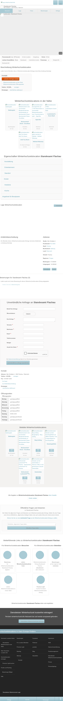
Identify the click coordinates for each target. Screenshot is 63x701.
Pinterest (34, 642)
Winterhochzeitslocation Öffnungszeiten (13, 84)
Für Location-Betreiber (22, 642)
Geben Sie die (11, 284)
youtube (34, 647)
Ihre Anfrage (10, 319)
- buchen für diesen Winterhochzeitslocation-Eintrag (40, 589)
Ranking (19, 651)
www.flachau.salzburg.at (16, 90)
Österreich (49, 251)
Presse (50, 662)
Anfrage (58, 10)
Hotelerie (7, 185)
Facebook (35, 638)
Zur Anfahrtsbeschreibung (9, 383)
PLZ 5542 (52, 243)
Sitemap (19, 655)
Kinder (6, 179)
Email (8, 333)
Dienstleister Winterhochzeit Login (11, 692)
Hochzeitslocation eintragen (5, 658)
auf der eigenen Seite (55, 564)
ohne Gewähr (52, 495)
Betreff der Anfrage (12, 309)
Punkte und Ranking (6, 667)
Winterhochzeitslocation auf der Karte (13, 82)
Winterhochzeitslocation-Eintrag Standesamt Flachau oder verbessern (40, 565)
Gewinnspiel (20, 638)
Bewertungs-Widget (7, 672)
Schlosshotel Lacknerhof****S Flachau (25, 473)
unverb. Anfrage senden (11, 79)
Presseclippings (52, 666)
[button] (31, 34)
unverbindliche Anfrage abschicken (18, 363)
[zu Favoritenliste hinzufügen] (2, 15)
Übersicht (7, 10)
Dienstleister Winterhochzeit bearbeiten (55, 656)
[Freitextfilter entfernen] (55, 2)
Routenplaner (58, 205)
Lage (19, 10)
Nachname (10, 329)
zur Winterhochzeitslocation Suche (1, 6)
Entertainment (9, 167)
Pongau (51, 258)
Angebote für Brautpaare (11, 196)
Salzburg (53, 248)
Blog (33, 651)
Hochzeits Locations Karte (8, 638)
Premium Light (59, 102)
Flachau (49, 246)
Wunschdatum (11, 313)
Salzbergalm (11, 110)
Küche (6, 191)
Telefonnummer (11, 338)
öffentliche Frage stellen (32, 528)
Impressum (51, 638)
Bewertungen (44, 10)
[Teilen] (57, 699)
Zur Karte (4, 381)
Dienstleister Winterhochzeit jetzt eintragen (32, 621)
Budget (9, 342)
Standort (7, 173)
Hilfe (2, 676)
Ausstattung (8, 161)
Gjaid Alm (38, 119)
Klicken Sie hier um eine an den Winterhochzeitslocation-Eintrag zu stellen (32, 518)
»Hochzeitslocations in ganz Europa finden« (18, 631)
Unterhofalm (38, 472)
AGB (49, 642)
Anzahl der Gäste (12, 347)
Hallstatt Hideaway (38, 141)
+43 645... (9, 87)
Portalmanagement (53, 651)
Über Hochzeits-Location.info (5, 651)
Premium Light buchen (8, 663)
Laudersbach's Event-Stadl (51, 115)
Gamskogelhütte (51, 444)
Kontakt (54, 269)
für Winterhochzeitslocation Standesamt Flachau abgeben (7, 565)
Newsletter (35, 655)
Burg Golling (38, 440)
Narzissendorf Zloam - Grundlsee (25, 122)
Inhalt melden (33, 498)
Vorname (9, 325)
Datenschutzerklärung (14, 359)
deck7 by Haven (24, 139)
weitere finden (24, 564)
